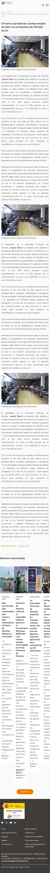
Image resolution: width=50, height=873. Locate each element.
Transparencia (6, 844)
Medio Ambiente (31, 829)
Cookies (26, 867)
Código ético (29, 833)
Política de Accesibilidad (34, 836)
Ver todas (25, 792)
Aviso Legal (19, 867)
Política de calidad (31, 840)
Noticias (9, 12)
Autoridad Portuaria (9, 833)
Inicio (3, 12)
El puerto (4, 836)
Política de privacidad (8, 867)
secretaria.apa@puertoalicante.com (14, 861)
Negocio (4, 840)
